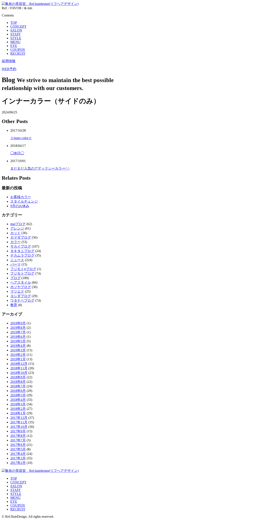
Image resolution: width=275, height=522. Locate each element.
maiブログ (18, 224)
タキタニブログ (22, 251)
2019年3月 (18, 350)
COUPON (17, 49)
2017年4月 (18, 454)
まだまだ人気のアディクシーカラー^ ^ (40, 168)
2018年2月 (18, 409)
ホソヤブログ (20, 287)
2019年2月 (18, 355)
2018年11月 (19, 368)
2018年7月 (18, 386)
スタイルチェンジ (24, 201)
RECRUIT (17, 53)
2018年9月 (18, 377)
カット (15, 233)
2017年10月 (19, 427)
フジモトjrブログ (23, 269)
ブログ (15, 278)
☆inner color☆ (21, 138)
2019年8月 (18, 327)
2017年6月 (18, 445)
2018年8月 (18, 382)
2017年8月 (18, 436)
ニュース (17, 260)
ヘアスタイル (20, 282)
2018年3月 (18, 404)
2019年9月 (18, 323)
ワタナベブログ (22, 300)
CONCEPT (18, 26)
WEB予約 (9, 69)
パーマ (15, 264)
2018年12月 (19, 364)
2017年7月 (18, 440)
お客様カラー (20, 197)
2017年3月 (18, 458)
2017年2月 (18, 463)
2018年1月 (18, 413)
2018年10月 (19, 373)
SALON (16, 30)
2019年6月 (18, 336)
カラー (15, 242)
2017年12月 (19, 418)
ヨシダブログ (20, 296)
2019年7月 (18, 332)
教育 (13, 305)
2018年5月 (18, 395)
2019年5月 (18, 341)
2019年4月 (18, 345)
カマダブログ (20, 237)
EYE (13, 46)
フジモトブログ (22, 273)
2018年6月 (18, 391)
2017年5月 (18, 449)
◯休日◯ (17, 153)
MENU (15, 42)
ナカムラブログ (22, 255)
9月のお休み (19, 206)
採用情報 (8, 61)
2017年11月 (19, 422)
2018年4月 (18, 400)
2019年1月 (18, 359)
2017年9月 (18, 431)
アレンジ (17, 228)
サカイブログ (20, 246)
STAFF (15, 34)
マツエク (17, 291)
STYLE (15, 38)
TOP (13, 22)
